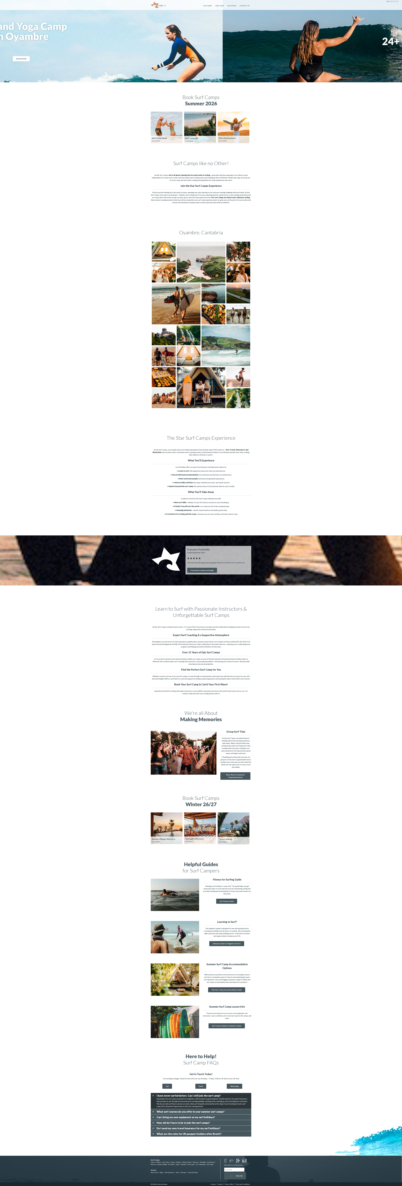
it (398, 1)
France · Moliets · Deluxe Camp (181, 1162)
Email (201, 1086)
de (390, 1)
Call (167, 1086)
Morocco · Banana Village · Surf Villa (162, 1164)
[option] (201, 41)
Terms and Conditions (242, 1184)
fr (393, 1)
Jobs (177, 1172)
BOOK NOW (201, 59)
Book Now (231, 6)
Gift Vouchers (169, 1172)
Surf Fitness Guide (227, 901)
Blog (161, 1172)
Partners (183, 1172)
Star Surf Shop (193, 1172)
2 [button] (203, 79)
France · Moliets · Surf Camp (160, 1162)
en (387, 1)
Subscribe (237, 1176)
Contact (213, 1184)
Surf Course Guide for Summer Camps (227, 1026)
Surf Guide (219, 6)
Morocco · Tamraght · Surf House (203, 1162)
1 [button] (199, 79)
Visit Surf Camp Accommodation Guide (226, 990)
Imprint (220, 1184)
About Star (154, 1172)
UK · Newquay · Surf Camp (204, 1164)
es (395, 1)
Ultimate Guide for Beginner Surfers (227, 944)
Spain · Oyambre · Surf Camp (185, 1164)
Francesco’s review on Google (202, 570)
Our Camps (207, 6)
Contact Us (244, 6)
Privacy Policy (229, 1184)
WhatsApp (234, 1086)
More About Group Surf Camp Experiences (235, 776)
